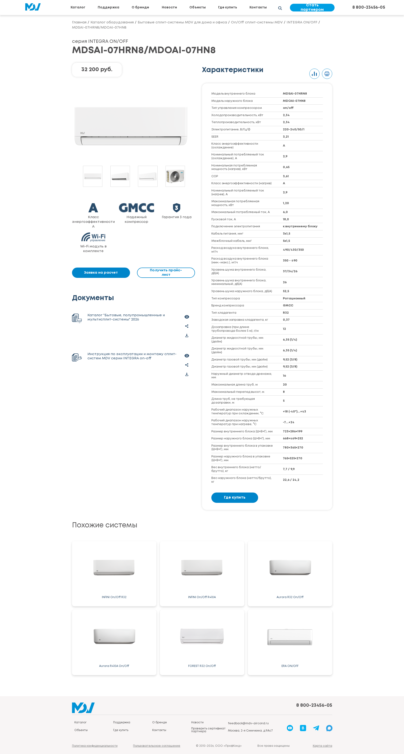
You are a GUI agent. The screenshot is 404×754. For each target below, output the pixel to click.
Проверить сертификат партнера (208, 730)
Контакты (258, 7)
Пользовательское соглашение (156, 746)
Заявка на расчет (101, 272)
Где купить (227, 7)
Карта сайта (322, 746)
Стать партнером (312, 7)
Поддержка (108, 7)
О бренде (140, 7)
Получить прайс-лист (166, 272)
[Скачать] (186, 335)
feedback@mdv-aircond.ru (248, 723)
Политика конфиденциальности (95, 746)
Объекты (197, 7)
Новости (169, 7)
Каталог (78, 7)
